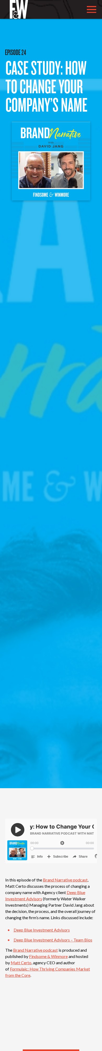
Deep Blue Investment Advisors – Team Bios (53, 939)
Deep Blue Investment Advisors (42, 929)
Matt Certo (21, 962)
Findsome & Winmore (48, 956)
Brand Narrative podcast (65, 879)
